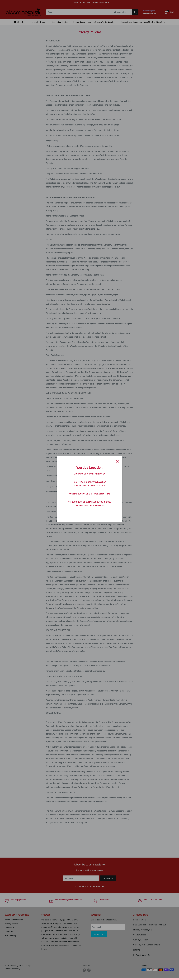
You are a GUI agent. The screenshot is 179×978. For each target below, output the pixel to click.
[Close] (117, 461)
